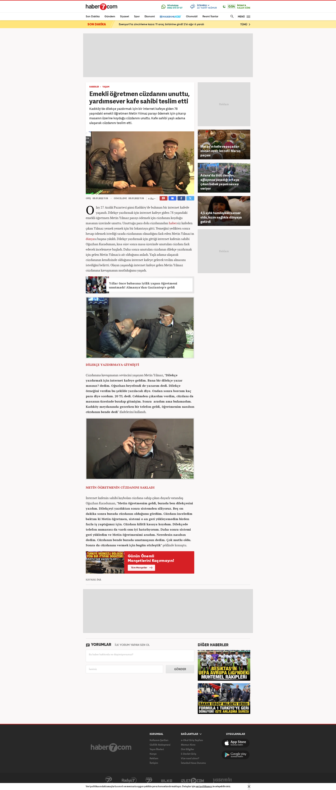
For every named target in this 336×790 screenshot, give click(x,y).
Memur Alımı (188, 744)
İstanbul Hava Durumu (193, 762)
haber (173, 223)
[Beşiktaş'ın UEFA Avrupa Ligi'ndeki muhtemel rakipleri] (224, 665)
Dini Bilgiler (187, 749)
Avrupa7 (148, 780)
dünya (90, 239)
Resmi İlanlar (210, 16)
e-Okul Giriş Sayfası (192, 740)
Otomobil (192, 16)
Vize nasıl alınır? (190, 758)
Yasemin (222, 780)
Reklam (154, 758)
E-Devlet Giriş (188, 753)
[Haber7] (101, 6)
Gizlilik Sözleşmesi (160, 744)
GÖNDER (180, 669)
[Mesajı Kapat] (249, 786)
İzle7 (192, 780)
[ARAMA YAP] (231, 16)
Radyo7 (129, 780)
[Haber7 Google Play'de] (236, 754)
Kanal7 (108, 780)
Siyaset (124, 16)
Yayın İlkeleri (157, 749)
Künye (153, 753)
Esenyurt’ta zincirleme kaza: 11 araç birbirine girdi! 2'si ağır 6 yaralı (161, 24)
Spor (137, 16)
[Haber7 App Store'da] (236, 743)
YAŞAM (105, 87)
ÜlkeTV (166, 780)
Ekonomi (150, 16)
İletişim (154, 762)
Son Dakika (93, 16)
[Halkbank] (170, 16)
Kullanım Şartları (159, 740)
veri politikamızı (204, 786)
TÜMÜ (244, 24)
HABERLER (94, 87)
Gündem (109, 16)
